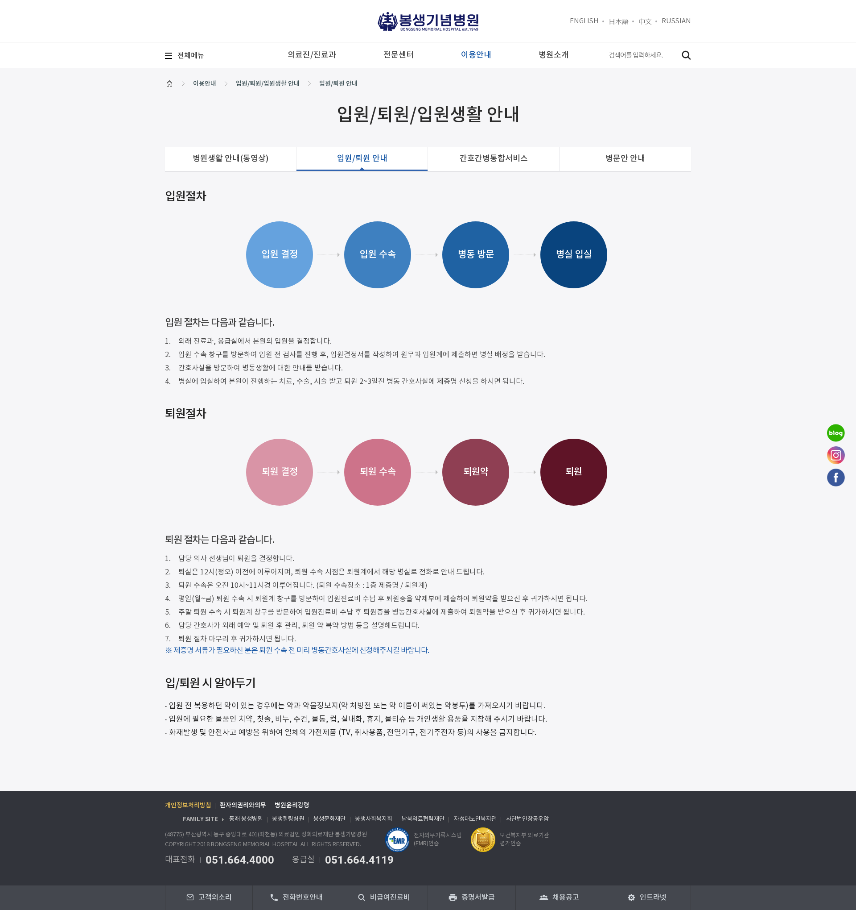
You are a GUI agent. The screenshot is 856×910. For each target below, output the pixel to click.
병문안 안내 (625, 158)
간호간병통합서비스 (494, 158)
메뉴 (190, 56)
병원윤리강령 (292, 805)
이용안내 (204, 83)
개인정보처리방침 (188, 805)
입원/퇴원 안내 (338, 83)
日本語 (619, 21)
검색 (686, 55)
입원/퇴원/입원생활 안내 (268, 83)
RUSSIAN (676, 21)
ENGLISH (584, 21)
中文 (645, 21)
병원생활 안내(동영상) (231, 158)
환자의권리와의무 (243, 805)
